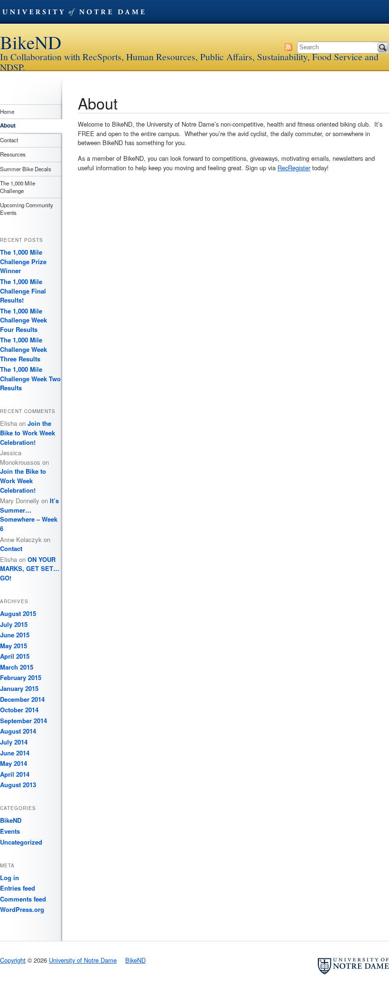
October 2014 (19, 709)
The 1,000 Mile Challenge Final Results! (23, 290)
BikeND (30, 42)
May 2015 (13, 645)
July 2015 (14, 624)
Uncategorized (21, 841)
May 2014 (13, 763)
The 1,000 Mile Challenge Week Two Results (30, 378)
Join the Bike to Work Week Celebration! (27, 432)
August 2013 (18, 784)
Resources (13, 154)
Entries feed (17, 887)
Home (7, 111)
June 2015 (14, 634)
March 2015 (16, 666)
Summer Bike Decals (25, 169)
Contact (9, 140)
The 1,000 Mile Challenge (17, 186)
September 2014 (23, 720)
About (8, 125)
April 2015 (14, 656)
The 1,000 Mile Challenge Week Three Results (23, 349)
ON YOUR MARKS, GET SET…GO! (29, 568)
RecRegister (294, 167)
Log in (9, 877)
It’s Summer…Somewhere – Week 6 (29, 514)
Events (10, 831)
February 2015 (20, 677)
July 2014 (14, 741)
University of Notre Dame (73, 12)
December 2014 (22, 699)
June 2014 (14, 752)
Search (383, 47)
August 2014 (18, 731)
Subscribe (288, 47)
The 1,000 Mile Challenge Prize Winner (23, 261)
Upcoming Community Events (26, 208)
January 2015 (19, 688)
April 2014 (14, 774)
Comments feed (23, 898)
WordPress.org (22, 909)
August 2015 (18, 613)
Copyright (13, 960)
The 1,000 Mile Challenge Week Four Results (23, 320)
